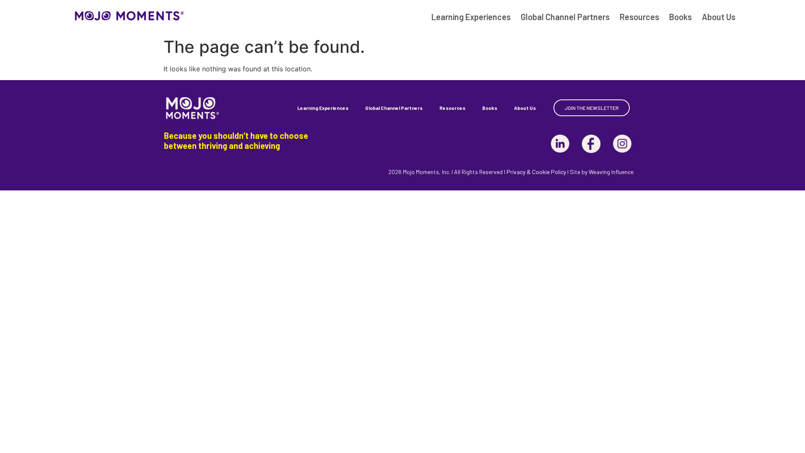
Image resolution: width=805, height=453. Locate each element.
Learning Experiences (471, 17)
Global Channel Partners (565, 17)
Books (680, 17)
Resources (639, 17)
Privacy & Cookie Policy (536, 171)
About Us (718, 17)
